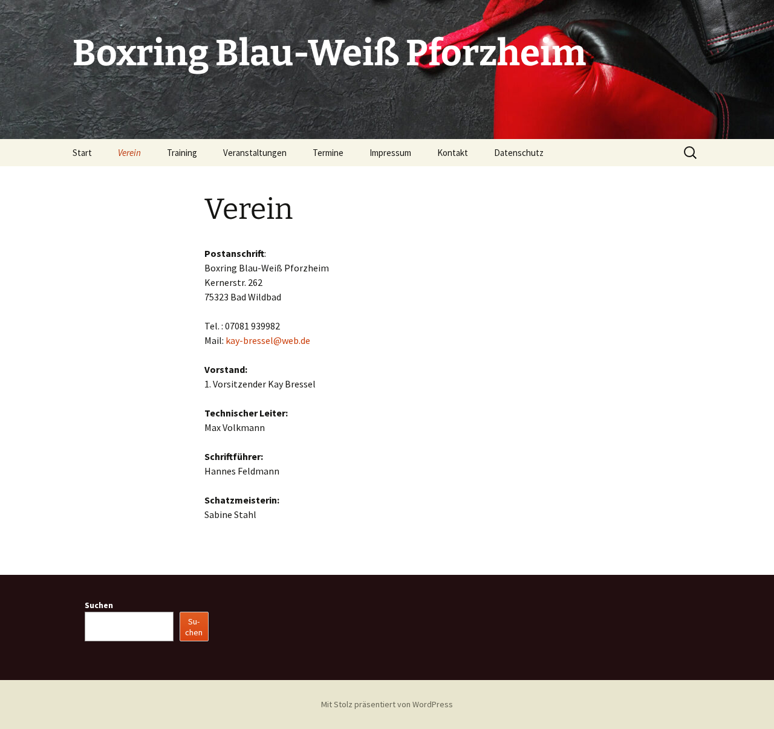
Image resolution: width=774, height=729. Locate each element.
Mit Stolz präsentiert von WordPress (387, 704)
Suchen (99, 605)
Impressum (390, 152)
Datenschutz (519, 152)
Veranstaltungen (255, 152)
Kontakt (452, 152)
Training (182, 152)
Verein (129, 152)
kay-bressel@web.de (268, 340)
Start (82, 152)
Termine (328, 152)
